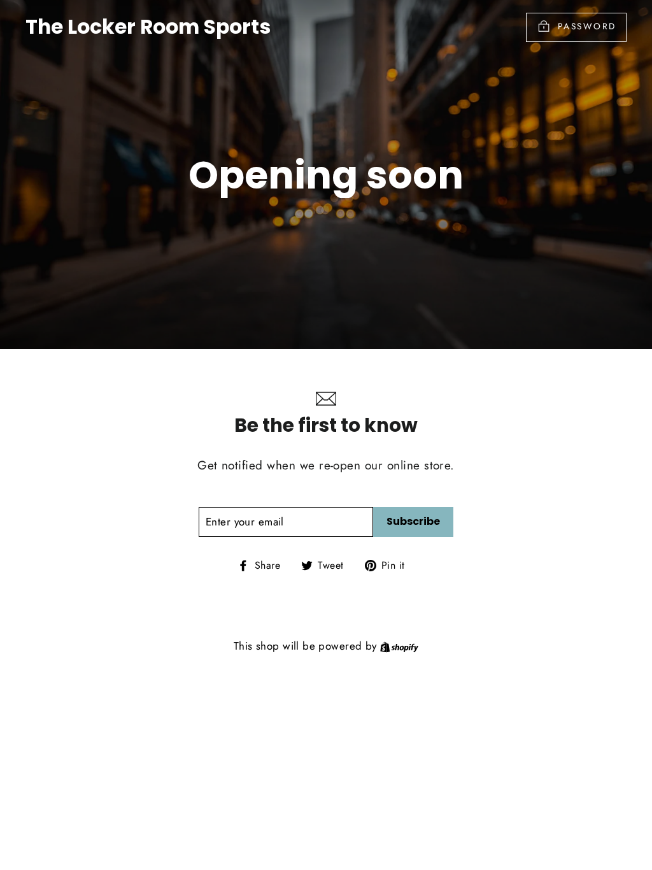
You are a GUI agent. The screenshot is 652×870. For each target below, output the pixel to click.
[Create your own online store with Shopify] (399, 645)
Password (587, 26)
